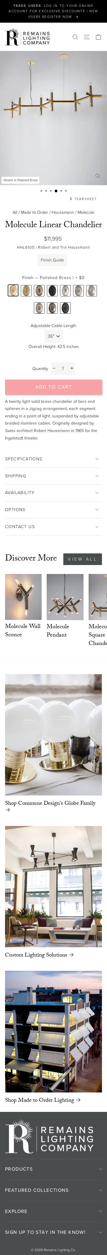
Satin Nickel (91, 291)
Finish (53, 277)
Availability (20, 492)
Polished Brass (13, 290)
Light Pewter (52, 308)
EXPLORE (16, 1211)
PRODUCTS (19, 1169)
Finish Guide (52, 260)
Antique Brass (39, 291)
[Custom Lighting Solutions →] (53, 887)
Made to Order (34, 212)
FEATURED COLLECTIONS (37, 1190)
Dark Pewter (65, 308)
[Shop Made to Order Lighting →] (53, 1031)
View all (82, 559)
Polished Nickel (65, 291)
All (15, 212)
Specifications (24, 459)
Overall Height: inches (54, 346)
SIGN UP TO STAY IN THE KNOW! (45, 1232)
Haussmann (63, 212)
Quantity (40, 368)
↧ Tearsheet (83, 198)
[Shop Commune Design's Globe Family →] (53, 735)
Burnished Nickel (78, 291)
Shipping (15, 476)
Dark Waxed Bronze (52, 291)
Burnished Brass (26, 291)
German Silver (39, 308)
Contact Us (20, 526)
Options (15, 509)
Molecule (86, 212)
